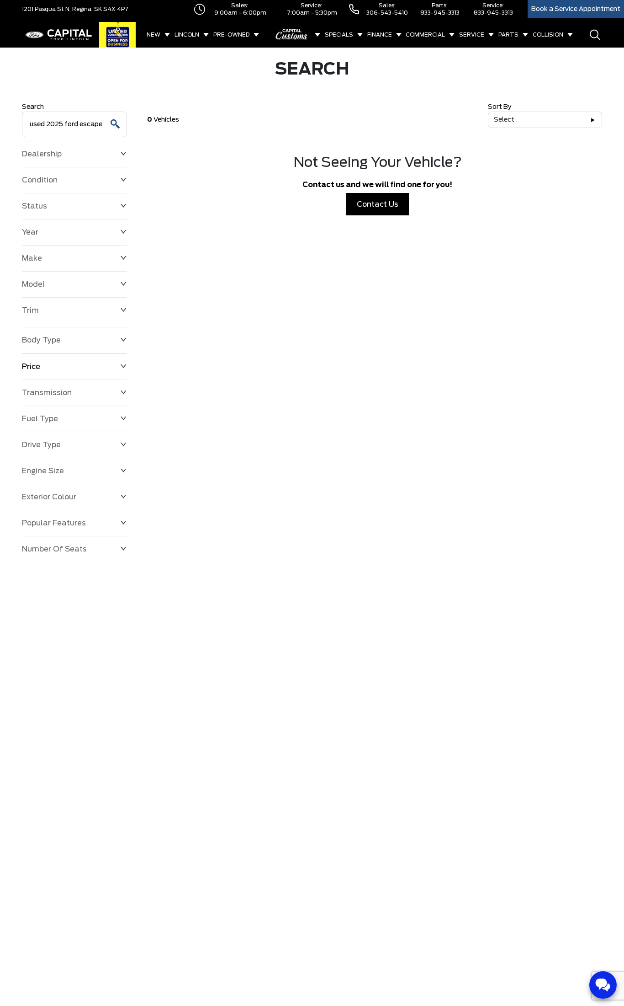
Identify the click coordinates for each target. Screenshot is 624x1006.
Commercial (425, 34)
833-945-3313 (440, 13)
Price (31, 366)
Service (471, 34)
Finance (379, 34)
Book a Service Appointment (575, 9)
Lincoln (187, 34)
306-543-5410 (387, 13)
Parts (508, 34)
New (153, 34)
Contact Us (377, 204)
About (355, 60)
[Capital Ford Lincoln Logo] (59, 34)
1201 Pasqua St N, (46, 9)
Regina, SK (86, 9)
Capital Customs (292, 34)
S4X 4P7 (115, 9)
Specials (339, 34)
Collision (548, 34)
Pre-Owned (231, 34)
